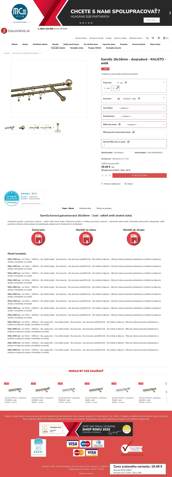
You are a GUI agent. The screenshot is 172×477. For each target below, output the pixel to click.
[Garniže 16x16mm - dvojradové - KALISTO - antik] (49, 89)
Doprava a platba (120, 38)
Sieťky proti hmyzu (71, 44)
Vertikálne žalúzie (40, 44)
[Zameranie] (38, 239)
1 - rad (107, 88)
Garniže (55, 44)
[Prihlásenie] (158, 37)
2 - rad (115, 88)
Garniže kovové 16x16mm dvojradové (26, 53)
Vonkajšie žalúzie (58, 48)
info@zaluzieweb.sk (75, 469)
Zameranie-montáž (96, 38)
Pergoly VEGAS (94, 48)
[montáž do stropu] (133, 239)
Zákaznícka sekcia (135, 38)
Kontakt (109, 38)
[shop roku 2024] (86, 429)
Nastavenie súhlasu (86, 473)
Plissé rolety (155, 44)
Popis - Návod (68, 208)
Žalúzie (15, 44)
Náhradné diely (85, 208)
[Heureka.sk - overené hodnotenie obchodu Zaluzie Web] (24, 198)
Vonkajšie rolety (76, 48)
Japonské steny (109, 44)
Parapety (123, 44)
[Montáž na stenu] (86, 239)
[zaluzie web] (15, 30)
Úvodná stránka (81, 38)
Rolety (25, 44)
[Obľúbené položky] (153, 38)
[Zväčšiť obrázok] (125, 83)
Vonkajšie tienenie (113, 48)
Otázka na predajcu (104, 208)
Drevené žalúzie (138, 44)
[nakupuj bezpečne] (132, 448)
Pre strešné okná (91, 44)
